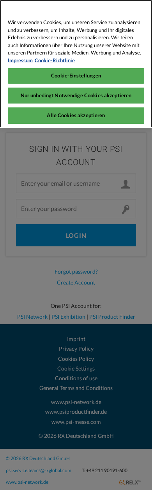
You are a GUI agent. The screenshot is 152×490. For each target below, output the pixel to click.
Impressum (20, 60)
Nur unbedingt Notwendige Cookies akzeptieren (76, 95)
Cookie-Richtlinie (55, 60)
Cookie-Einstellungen (76, 75)
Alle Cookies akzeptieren (76, 115)
